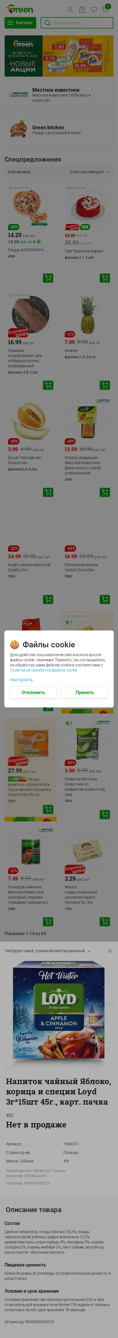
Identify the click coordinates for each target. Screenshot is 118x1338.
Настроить (21, 679)
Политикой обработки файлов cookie (43, 670)
